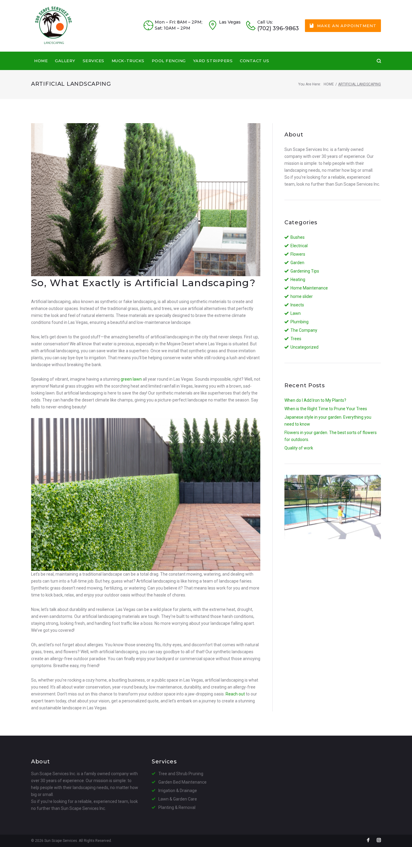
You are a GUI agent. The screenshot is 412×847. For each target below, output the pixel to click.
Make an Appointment (346, 25)
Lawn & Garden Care (177, 799)
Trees (295, 338)
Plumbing (299, 321)
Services (93, 60)
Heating (297, 279)
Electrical (299, 245)
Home (41, 60)
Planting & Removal (176, 807)
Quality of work (298, 448)
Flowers (297, 254)
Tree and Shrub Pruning (180, 773)
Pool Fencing (169, 60)
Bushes (297, 237)
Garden (297, 262)
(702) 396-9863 (278, 28)
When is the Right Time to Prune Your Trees (325, 408)
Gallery (65, 60)
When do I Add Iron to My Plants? (315, 400)
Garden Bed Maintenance (182, 782)
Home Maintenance (309, 288)
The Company (303, 330)
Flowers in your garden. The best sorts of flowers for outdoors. (330, 436)
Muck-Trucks (128, 60)
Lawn (295, 313)
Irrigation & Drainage (177, 790)
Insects (297, 304)
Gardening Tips (304, 271)
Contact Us (254, 60)
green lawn (131, 379)
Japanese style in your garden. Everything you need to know (327, 421)
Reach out (235, 694)
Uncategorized (304, 347)
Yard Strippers (213, 60)
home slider (301, 296)
